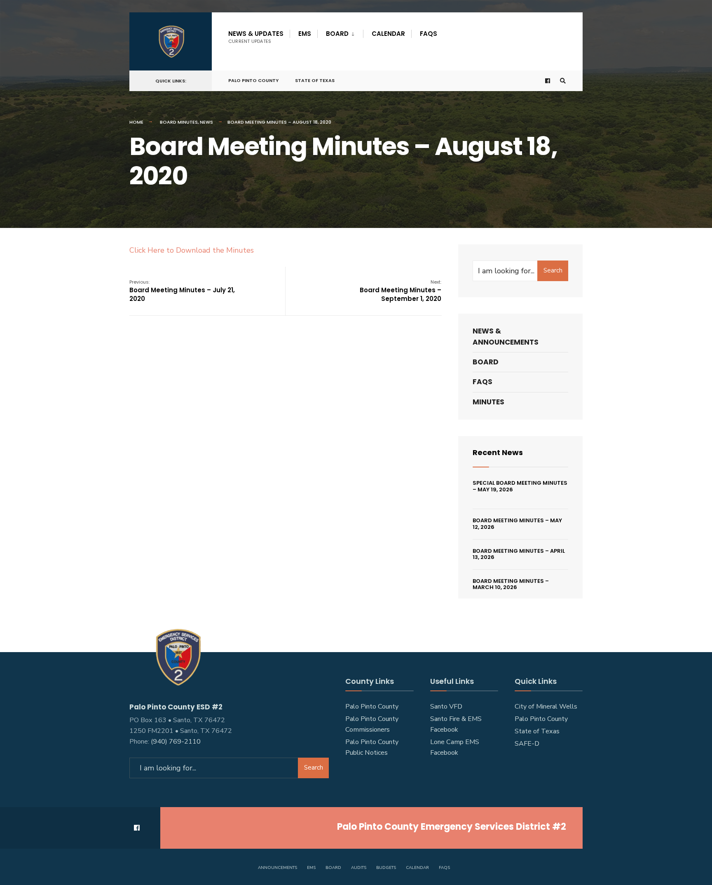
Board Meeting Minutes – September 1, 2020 (400, 291)
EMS (304, 33)
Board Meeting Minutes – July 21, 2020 (182, 291)
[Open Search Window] (562, 81)
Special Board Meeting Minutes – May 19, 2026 (520, 486)
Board (337, 33)
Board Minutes (179, 122)
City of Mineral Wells (546, 706)
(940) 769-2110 (176, 741)
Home (136, 122)
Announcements (277, 868)
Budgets (386, 868)
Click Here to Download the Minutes (191, 250)
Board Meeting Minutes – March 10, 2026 (511, 584)
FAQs (428, 33)
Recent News (498, 452)
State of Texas (315, 80)
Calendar (388, 33)
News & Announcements (506, 336)
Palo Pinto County (253, 80)
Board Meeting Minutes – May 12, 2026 (517, 523)
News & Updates (255, 37)
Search (552, 270)
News (206, 122)
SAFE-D (527, 743)
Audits (358, 868)
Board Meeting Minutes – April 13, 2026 (519, 554)
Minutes (488, 402)
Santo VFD (446, 706)
